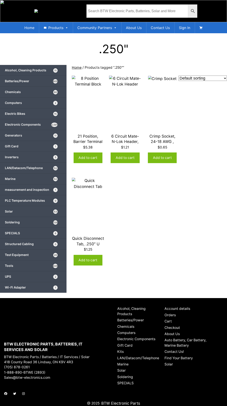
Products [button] (55, 27)
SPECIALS (30, 233)
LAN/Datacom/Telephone (31, 168)
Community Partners (94, 27)
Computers (30, 103)
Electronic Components (31, 124)
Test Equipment (31, 255)
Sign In (184, 27)
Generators (31, 135)
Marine (31, 179)
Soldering (31, 222)
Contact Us (160, 27)
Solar (31, 211)
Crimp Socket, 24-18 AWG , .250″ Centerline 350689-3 (162, 144)
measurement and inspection (30, 189)
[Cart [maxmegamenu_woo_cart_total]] (201, 27)
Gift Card (30, 146)
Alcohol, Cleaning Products (31, 70)
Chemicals (31, 92)
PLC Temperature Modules (30, 200)
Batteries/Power (31, 81)
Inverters (30, 157)
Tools (31, 265)
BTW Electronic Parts (120, 403)
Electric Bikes (31, 113)
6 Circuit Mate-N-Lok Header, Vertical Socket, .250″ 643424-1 (125, 144)
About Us (134, 27)
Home (29, 27)
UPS (30, 276)
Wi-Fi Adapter (30, 287)
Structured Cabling (30, 244)
